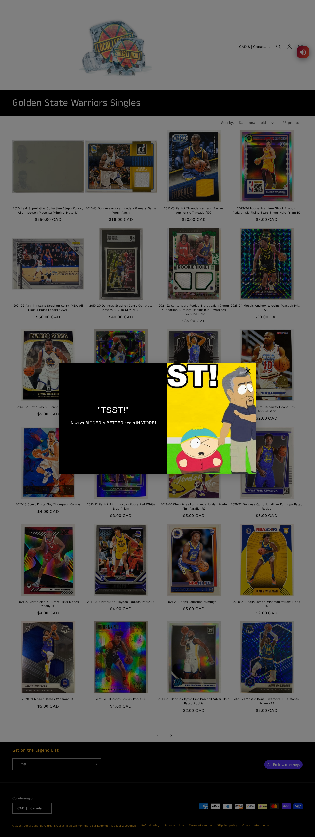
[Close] (248, 372)
